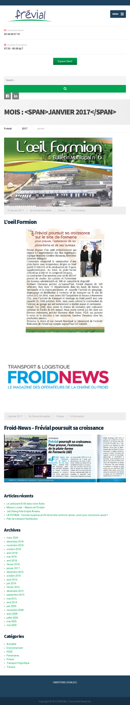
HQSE (10, 651)
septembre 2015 (15, 594)
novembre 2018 (15, 545)
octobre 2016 (14, 575)
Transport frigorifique (18, 663)
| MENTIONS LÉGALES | (65, 682)
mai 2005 (12, 621)
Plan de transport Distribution (22, 518)
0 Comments (78, 210)
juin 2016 (11, 583)
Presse (62, 210)
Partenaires (13, 655)
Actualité (11, 644)
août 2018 (12, 553)
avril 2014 (12, 602)
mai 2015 (12, 598)
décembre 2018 (15, 541)
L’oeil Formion (20, 221)
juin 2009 (11, 606)
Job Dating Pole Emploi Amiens (23, 511)
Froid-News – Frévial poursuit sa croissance (53, 427)
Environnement (15, 648)
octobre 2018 (14, 549)
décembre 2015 (15, 591)
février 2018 (13, 564)
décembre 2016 (15, 572)
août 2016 (12, 579)
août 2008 (12, 613)
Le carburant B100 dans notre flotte (26, 503)
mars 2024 (12, 537)
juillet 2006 (12, 617)
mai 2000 (12, 625)
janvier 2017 (13, 568)
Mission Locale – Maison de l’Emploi (26, 507)
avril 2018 (12, 560)
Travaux (11, 667)
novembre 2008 (15, 610)
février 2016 (13, 587)
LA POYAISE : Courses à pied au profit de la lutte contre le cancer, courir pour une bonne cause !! (57, 515)
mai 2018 (12, 556)
